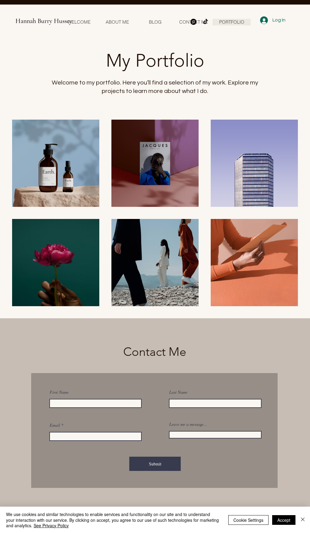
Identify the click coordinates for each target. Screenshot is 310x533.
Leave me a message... (188, 424)
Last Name (178, 392)
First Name (59, 392)
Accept (283, 520)
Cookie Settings (248, 520)
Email (55, 425)
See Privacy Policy (51, 525)
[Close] (302, 519)
